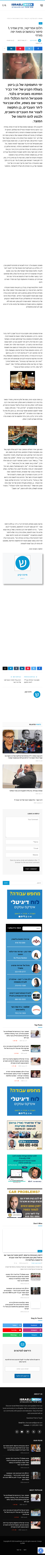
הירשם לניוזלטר (22, 1376)
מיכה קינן (32, 40)
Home (40, 18)
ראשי (25, 1550)
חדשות (40, 1251)
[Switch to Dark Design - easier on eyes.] (3, 5)
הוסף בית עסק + (14, 928)
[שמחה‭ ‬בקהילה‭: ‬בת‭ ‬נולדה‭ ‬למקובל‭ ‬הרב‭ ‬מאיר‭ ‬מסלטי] (22, 776)
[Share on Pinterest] (20, 48)
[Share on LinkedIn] (11, 48)
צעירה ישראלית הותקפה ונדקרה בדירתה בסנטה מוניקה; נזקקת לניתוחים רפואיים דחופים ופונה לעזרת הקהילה (16, 1061)
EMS (23, 1543)
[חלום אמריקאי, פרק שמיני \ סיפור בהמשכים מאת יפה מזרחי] (22, 66)
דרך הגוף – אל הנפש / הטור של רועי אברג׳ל (28, 800)
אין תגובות (9, 40)
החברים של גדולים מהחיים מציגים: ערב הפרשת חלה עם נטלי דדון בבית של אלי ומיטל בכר (16, 1048)
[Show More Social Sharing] (5, 48)
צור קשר (19, 1550)
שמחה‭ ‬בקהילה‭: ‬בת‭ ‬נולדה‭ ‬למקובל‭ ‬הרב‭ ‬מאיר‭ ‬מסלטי (25, 791)
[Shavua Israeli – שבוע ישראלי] (22, 5)
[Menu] (41, 5)
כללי (41, 23)
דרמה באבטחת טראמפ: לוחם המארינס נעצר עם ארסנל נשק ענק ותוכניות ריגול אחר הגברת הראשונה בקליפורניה (23, 1257)
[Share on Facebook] (38, 48)
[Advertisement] (22, 218)
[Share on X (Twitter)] (29, 48)
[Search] (5, 5)
